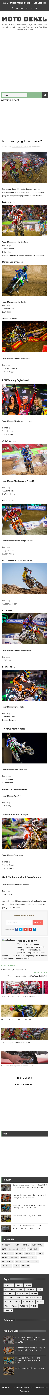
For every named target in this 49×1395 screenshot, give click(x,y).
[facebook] (12, 8)
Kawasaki (13, 1249)
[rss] (31, 8)
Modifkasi (33, 1249)
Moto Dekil (24, 19)
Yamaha (25, 1266)
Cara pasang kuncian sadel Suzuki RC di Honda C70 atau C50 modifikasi (30, 1340)
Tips (27, 1262)
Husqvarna (37, 1245)
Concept (6, 1245)
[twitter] (17, 8)
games (16, 1245)
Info (4, 1249)
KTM (23, 1249)
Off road (29, 1253)
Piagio (40, 1253)
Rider (33, 1257)
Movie (19, 1253)
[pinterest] (27, 8)
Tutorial (6, 1266)
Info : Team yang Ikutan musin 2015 (15, 1043)
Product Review (10, 1257)
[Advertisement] (24, 63)
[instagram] (36, 8)
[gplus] (22, 8)
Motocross (38, 147)
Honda (26, 1245)
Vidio (16, 1266)
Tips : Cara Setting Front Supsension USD (17, 1066)
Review (24, 1257)
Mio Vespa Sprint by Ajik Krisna (27, 1216)
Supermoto (7, 1262)
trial (34, 1262)
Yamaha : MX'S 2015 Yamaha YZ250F (16, 1019)
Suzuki (19, 1262)
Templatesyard (22, 1387)
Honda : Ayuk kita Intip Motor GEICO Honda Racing (21, 996)
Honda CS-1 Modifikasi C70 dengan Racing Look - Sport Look (28, 1360)
